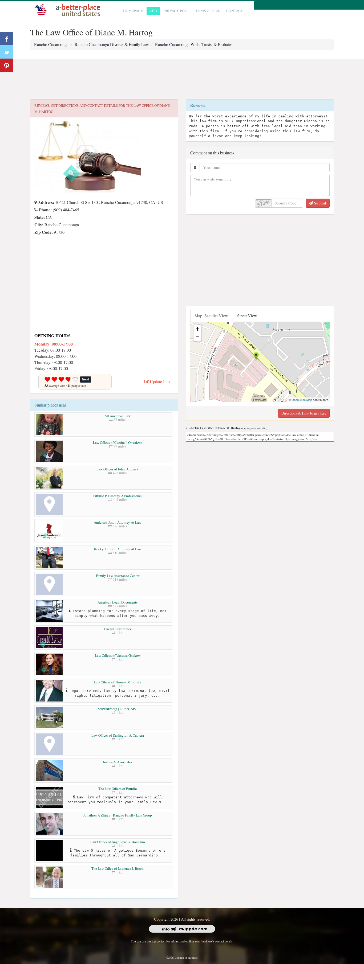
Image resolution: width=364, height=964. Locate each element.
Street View (247, 315)
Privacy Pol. (176, 10)
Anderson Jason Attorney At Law (117, 522)
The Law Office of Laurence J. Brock (117, 868)
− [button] (197, 337)
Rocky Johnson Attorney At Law (117, 549)
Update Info (159, 381)
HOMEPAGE (133, 10)
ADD (153, 10)
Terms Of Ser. (207, 10)
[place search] (68, 10)
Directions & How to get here (303, 413)
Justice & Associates (117, 762)
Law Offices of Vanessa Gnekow (117, 655)
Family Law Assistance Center (117, 575)
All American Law (117, 415)
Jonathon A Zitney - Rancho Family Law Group (117, 815)
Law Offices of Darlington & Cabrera (117, 735)
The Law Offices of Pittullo (117, 788)
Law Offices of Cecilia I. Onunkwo (117, 442)
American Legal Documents (117, 602)
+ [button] (197, 329)
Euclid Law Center (117, 628)
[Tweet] (6, 52)
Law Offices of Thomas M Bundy (117, 682)
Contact (234, 10)
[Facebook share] (6, 38)
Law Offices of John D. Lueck (117, 469)
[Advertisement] (182, 79)
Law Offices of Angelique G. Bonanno (117, 841)
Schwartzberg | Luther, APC (117, 708)
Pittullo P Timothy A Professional (117, 495)
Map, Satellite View (211, 315)
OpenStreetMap (302, 399)
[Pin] (6, 65)
